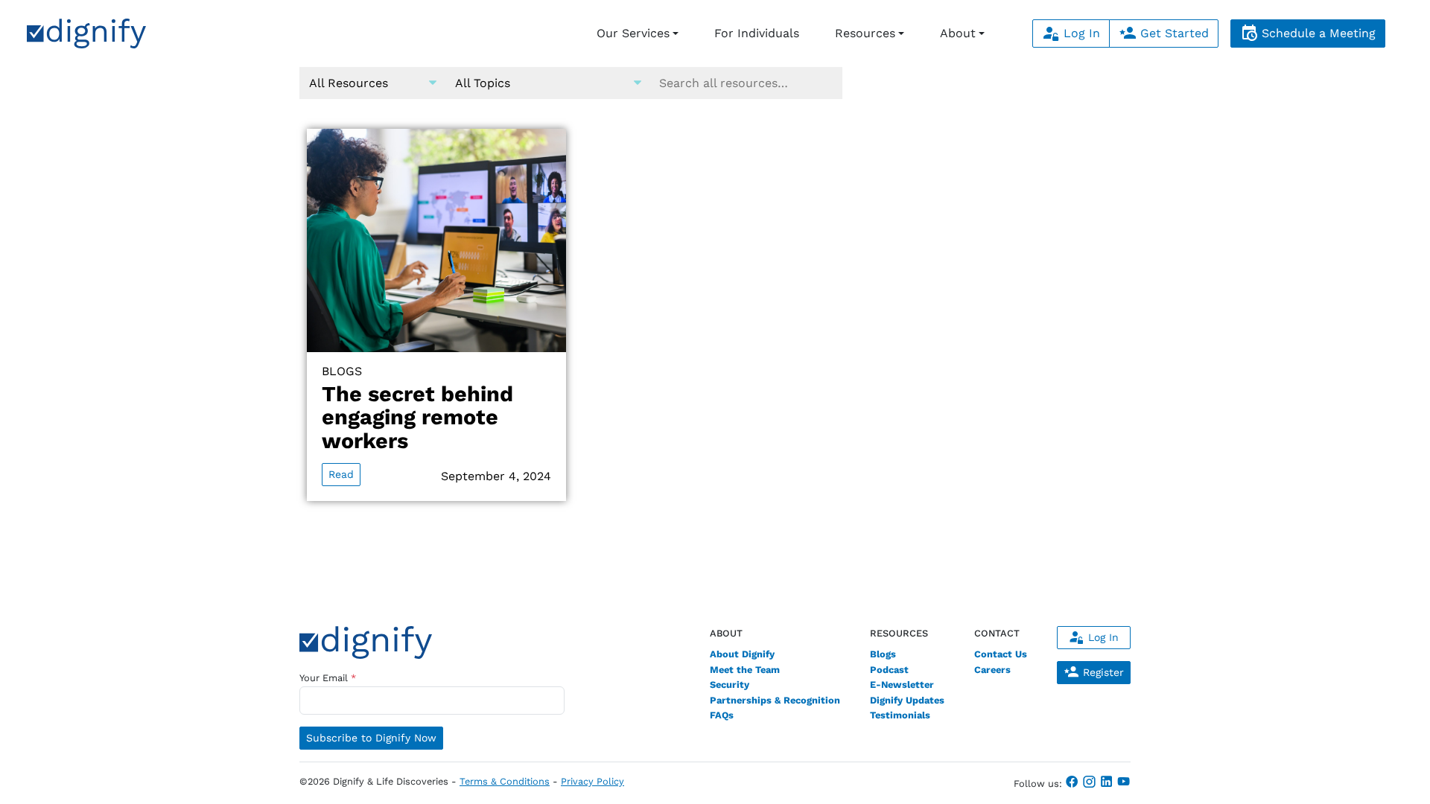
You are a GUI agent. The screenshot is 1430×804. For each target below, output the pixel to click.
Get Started (1173, 33)
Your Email (327, 677)
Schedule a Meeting (1317, 33)
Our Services (633, 33)
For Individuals (756, 33)
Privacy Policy (592, 781)
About (958, 33)
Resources (865, 33)
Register (1101, 672)
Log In (1080, 33)
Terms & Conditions (505, 781)
